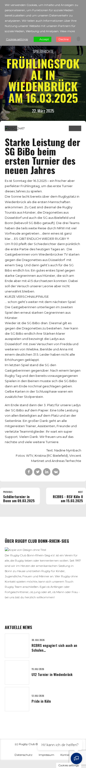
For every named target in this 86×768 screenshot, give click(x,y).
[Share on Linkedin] (46, 472)
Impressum (46, 755)
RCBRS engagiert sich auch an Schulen (54, 648)
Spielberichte (43, 51)
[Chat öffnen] (76, 758)
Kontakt (65, 755)
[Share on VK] (55, 472)
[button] (11, 129)
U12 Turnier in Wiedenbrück (52, 674)
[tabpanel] (43, 128)
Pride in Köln (41, 701)
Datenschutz (23, 755)
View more (67, 31)
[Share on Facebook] (28, 472)
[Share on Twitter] (37, 472)
